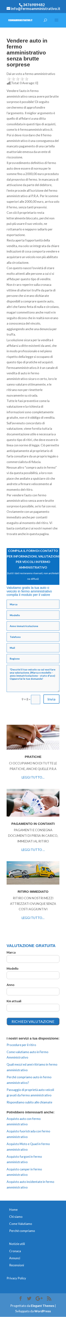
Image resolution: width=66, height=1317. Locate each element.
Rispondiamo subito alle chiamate (29, 1102)
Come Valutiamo (20, 1224)
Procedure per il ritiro (21, 1045)
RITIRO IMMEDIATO (33, 891)
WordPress (42, 1311)
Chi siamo (16, 1217)
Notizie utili (17, 1244)
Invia (51, 699)
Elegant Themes (42, 1306)
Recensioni (16, 1265)
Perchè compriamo (22, 1231)
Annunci (14, 1258)
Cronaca (15, 1251)
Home (13, 1209)
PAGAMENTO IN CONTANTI (33, 824)
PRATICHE (33, 757)
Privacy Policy (16, 1278)
